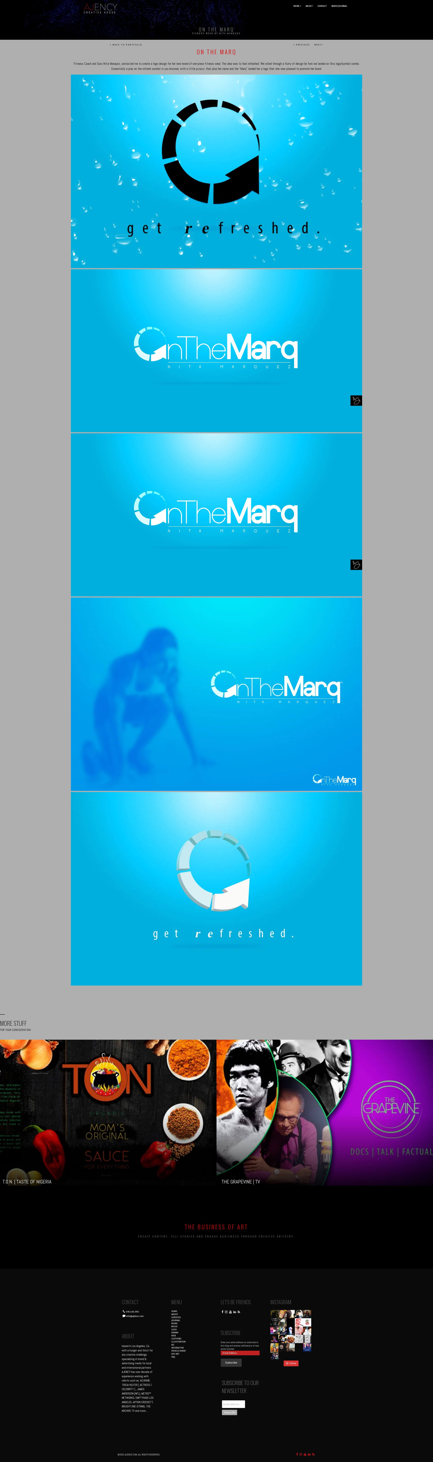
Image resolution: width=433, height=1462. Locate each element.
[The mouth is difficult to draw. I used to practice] (299, 1339)
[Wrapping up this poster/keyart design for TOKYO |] (274, 1331)
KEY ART (175, 1354)
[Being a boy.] (299, 1355)
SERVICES (176, 1317)
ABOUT (309, 6)
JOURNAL (175, 1320)
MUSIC (174, 1326)
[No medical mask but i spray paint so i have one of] (282, 1339)
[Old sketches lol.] (307, 1339)
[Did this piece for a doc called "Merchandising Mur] (307, 1322)
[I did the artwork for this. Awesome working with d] (299, 1347)
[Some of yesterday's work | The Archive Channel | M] (307, 1347)
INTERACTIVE (177, 1347)
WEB (173, 1335)
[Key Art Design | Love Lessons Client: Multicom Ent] (299, 1331)
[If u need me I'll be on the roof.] (291, 1347)
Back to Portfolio (127, 45)
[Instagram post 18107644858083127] (291, 1322)
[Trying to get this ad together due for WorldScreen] (282, 1347)
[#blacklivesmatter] (307, 1314)
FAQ (173, 1357)
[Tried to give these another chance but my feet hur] (291, 1355)
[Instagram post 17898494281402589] (307, 1355)
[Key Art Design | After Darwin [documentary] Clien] (291, 1331)
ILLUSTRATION (178, 1341)
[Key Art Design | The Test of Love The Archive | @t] (307, 1331)
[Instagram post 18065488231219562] (291, 1314)
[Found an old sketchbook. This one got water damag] (274, 1347)
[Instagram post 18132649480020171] (274, 1339)
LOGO (174, 1329)
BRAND (174, 1332)
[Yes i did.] (282, 1314)
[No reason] (299, 1314)
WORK (296, 6)
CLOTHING (176, 1338)
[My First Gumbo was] (291, 1339)
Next (317, 45)
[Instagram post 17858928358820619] (282, 1331)
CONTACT (322, 6)
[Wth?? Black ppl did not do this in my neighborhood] (282, 1322)
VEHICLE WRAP (178, 1351)
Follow (292, 1363)
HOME (174, 1311)
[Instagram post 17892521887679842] (274, 1314)
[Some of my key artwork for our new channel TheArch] (274, 1355)
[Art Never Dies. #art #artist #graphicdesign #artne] (299, 1322)
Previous (302, 45)
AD (172, 1344)
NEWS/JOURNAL (339, 6)
